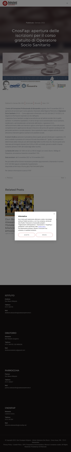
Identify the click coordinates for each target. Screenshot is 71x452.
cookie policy (41, 226)
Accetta (26, 235)
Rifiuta (44, 235)
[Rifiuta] (54, 214)
